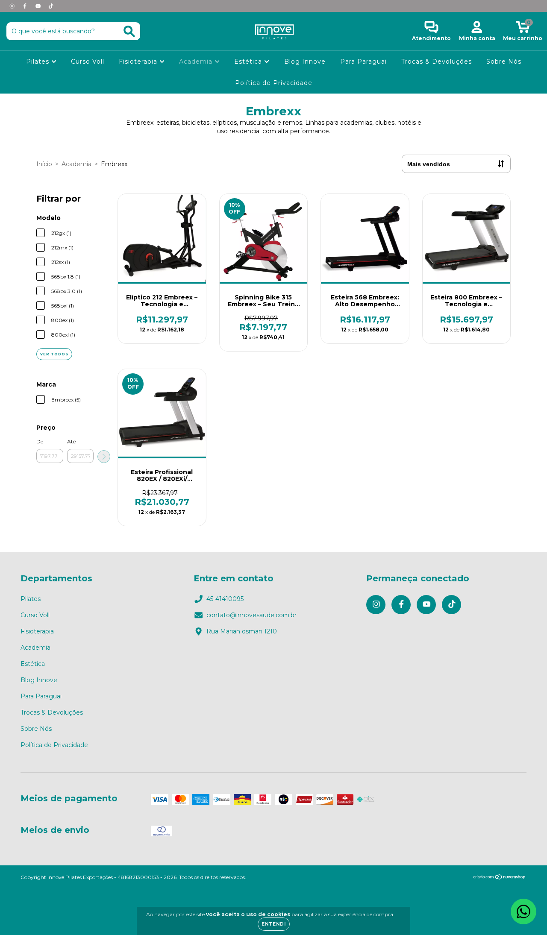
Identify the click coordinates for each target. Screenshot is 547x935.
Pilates (38, 61)
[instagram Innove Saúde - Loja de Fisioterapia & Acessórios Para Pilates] (12, 6)
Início (44, 164)
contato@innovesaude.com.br (251, 615)
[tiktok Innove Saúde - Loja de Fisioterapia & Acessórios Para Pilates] (50, 6)
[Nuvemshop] (499, 878)
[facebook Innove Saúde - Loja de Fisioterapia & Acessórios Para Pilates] (25, 6)
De (39, 441)
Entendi (274, 924)
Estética (249, 61)
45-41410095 (225, 599)
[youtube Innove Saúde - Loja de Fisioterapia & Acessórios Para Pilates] (38, 6)
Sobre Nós (503, 61)
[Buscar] (129, 31)
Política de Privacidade (273, 83)
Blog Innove (305, 61)
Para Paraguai (363, 61)
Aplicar (103, 456)
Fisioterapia (139, 61)
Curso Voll (87, 61)
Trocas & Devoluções (436, 61)
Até (71, 441)
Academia (197, 61)
